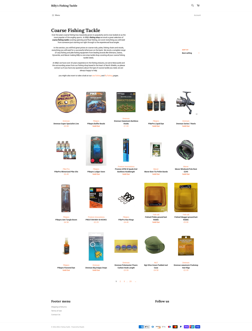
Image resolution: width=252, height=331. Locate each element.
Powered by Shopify (77, 327)
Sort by (185, 50)
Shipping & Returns (59, 307)
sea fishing (96, 76)
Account (197, 15)
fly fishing (109, 76)
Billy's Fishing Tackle (64, 5)
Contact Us (55, 315)
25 (130, 281)
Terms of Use (56, 311)
